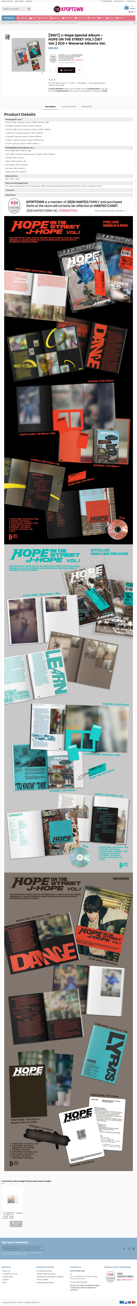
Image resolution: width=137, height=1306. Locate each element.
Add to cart (68, 70)
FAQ (4, 1282)
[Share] (49, 80)
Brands (29, 1)
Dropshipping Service (45, 1282)
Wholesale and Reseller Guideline (50, 1277)
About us (6, 1271)
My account (119, 1)
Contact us (130, 1)
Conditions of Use (10, 1274)
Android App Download (46, 1274)
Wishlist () (107, 1)
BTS (50, 83)
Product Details (69, 106)
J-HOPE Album (81, 83)
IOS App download (44, 1271)
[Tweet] (52, 80)
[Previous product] (134, 23)
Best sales (19, 1)
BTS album (57, 83)
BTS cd (64, 83)
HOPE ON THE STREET (57, 85)
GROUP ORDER (42, 1279)
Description (50, 106)
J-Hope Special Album (96, 83)
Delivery (6, 1279)
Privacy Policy (8, 1277)
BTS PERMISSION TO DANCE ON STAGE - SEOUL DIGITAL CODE (9, 1215)
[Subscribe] (41, 1248)
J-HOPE (71, 83)
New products (7, 1)
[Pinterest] (54, 80)
